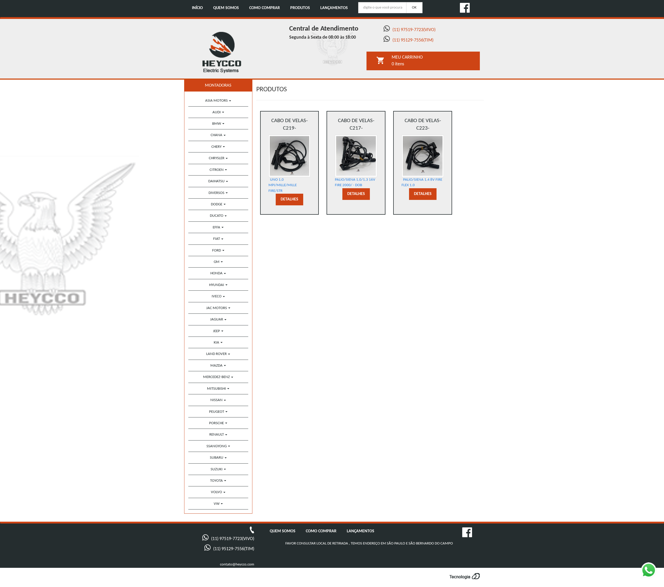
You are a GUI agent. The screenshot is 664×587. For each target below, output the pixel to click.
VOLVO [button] (217, 492)
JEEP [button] (217, 331)
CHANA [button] (217, 135)
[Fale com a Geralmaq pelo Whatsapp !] (652, 573)
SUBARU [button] (217, 458)
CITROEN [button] (217, 170)
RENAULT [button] (217, 435)
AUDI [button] (217, 112)
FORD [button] (217, 251)
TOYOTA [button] (217, 481)
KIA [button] (217, 343)
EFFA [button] (217, 227)
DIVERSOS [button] (217, 193)
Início (197, 8)
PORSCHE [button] (217, 423)
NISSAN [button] (216, 400)
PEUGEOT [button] (217, 412)
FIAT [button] (217, 239)
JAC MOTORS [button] (217, 308)
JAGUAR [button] (217, 320)
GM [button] (217, 262)
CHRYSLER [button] (217, 158)
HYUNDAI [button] (217, 285)
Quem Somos (226, 8)
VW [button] (217, 504)
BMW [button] (217, 124)
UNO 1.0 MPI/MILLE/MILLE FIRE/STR (288, 155)
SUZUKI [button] (217, 469)
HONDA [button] (216, 273)
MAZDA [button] (216, 366)
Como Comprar (264, 8)
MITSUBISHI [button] (217, 389)
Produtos (300, 8)
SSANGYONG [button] (216, 446)
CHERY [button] (216, 147)
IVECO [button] (217, 296)
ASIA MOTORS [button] (217, 101)
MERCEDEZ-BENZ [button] (217, 377)
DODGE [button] (217, 204)
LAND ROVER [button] (216, 354)
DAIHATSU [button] (216, 181)
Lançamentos (334, 8)
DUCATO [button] (217, 216)
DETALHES (289, 199)
